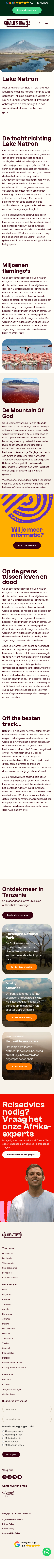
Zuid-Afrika (7, 1338)
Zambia (5, 1343)
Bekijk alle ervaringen (18, 915)
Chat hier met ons (27, 545)
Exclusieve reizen (10, 1277)
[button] (27, 1544)
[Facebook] (4, 1477)
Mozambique (8, 1328)
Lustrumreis (7, 1253)
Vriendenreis (8, 1263)
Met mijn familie (13, 1438)
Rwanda (6, 1299)
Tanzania (6, 1304)
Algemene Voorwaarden (12, 1519)
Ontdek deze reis (19, 1066)
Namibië (6, 1333)
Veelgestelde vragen (11, 1389)
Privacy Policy (8, 1524)
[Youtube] (19, 1477)
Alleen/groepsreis (14, 1431)
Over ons (6, 1379)
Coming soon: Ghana (12, 1362)
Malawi (5, 1323)
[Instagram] (9, 1477)
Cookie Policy (8, 1528)
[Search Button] (39, 23)
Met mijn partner (13, 1435)
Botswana (7, 1314)
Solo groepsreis (9, 1267)
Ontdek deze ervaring (21, 967)
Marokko (6, 1357)
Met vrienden (11, 1441)
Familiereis (7, 1258)
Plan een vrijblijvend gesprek (21, 1154)
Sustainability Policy (11, 1533)
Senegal (6, 1348)
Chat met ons (8, 1394)
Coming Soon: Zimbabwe (14, 1367)
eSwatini (6, 1318)
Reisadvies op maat (27, 10)
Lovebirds (7, 1272)
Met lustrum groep (14, 1445)
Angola (5, 1309)
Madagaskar (8, 1353)
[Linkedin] (14, 1477)
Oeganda (6, 1294)
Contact (6, 1384)
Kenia (4, 1289)
